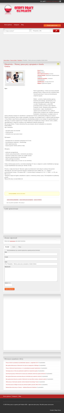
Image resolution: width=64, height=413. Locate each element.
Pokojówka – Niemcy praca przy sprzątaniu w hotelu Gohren (24, 65)
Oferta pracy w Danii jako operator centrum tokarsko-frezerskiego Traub (22, 381)
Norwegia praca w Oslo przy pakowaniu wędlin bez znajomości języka (22, 371)
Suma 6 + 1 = (8, 283)
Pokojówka (20, 60)
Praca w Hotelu (13, 60)
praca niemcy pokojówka (12, 199)
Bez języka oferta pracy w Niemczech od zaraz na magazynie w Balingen (22, 365)
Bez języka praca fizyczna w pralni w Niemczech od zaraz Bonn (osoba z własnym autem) (26, 379)
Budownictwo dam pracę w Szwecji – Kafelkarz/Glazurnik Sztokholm (21, 387)
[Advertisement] (25, 18)
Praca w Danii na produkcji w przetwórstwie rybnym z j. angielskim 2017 (22, 362)
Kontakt (52, 410)
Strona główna (8, 24)
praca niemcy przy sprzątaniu (26, 199)
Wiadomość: (8, 266)
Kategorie (16, 24)
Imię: (6, 252)
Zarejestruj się (49, 1)
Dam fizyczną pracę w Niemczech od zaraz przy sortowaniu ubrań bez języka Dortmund (25, 373)
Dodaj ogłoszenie (52, 25)
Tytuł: (6, 262)
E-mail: (6, 257)
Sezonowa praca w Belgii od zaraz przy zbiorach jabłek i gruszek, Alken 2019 (23, 384)
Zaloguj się (56, 1)
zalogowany (12, 241)
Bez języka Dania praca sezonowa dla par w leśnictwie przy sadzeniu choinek (23, 376)
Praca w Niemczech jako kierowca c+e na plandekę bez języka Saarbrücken (23, 368)
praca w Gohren (37, 199)
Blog (22, 24)
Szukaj (56, 30)
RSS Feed (60, 1)
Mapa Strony (58, 410)
